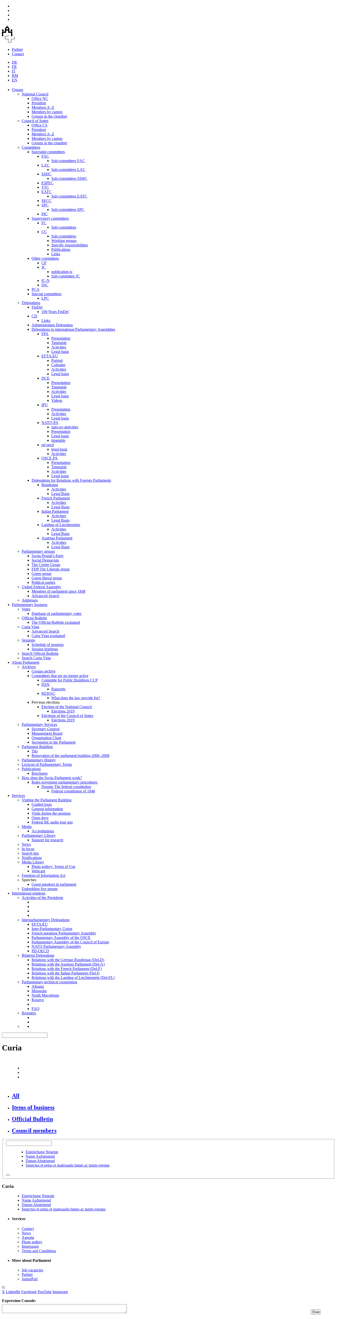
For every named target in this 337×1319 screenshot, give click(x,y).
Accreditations (43, 831)
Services (18, 795)
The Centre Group (46, 565)
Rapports (58, 689)
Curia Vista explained (48, 636)
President (39, 103)
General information (47, 809)
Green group (41, 573)
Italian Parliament (55, 511)
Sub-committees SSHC (69, 178)
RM (15, 75)
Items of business (33, 1107)
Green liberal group (47, 578)
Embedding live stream (39, 889)
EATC (46, 192)
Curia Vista (30, 627)
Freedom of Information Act (43, 875)
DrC (44, 285)
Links (55, 254)
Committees (31, 147)
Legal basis (60, 351)
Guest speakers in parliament (54, 884)
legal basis (59, 449)
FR (14, 67)
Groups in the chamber (49, 116)
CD (34, 316)
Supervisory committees (50, 218)
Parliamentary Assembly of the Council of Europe (70, 942)
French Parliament (55, 498)
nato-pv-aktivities (64, 427)
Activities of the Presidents (42, 898)
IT (14, 71)
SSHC (46, 174)
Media (27, 826)
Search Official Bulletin (40, 653)
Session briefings (45, 649)
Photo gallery (32, 1242)
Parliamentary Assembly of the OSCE (61, 937)
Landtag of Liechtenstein (60, 525)
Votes (26, 609)
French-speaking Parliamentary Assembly (64, 933)
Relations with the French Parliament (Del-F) (67, 969)
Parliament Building (37, 747)
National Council (35, 94)
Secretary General (45, 729)
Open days (40, 818)
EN (14, 80)
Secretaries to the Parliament (53, 742)
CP (43, 263)
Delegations (31, 303)
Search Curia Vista (36, 658)
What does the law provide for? (75, 698)
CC (44, 232)
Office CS (39, 125)
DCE (45, 378)
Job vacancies (32, 1270)
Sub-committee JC (65, 276)
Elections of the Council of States (67, 716)
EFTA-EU (49, 356)
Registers (29, 1013)
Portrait (57, 360)
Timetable (59, 343)
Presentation (60, 338)
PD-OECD (40, 951)
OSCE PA (49, 458)
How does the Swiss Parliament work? (52, 778)
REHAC (48, 693)
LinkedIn (13, 1292)
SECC (46, 201)
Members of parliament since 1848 (58, 591)
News (26, 844)
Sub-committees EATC (69, 196)
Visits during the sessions (51, 813)
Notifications (32, 858)
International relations (28, 893)
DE (14, 62)
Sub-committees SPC (67, 209)
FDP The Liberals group (51, 569)
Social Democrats (45, 560)
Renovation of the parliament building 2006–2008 (70, 755)
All (15, 1096)
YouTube (44, 1292)
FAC (45, 156)
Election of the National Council (66, 707)
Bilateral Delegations (38, 955)
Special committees (46, 294)
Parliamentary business (29, 605)
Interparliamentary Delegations (46, 920)
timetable (58, 440)
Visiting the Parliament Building (47, 800)
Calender (58, 365)
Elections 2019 (63, 711)
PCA (35, 289)
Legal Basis (60, 494)
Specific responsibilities (69, 245)
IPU (44, 405)
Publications (60, 249)
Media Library (33, 862)
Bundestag (49, 485)
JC (43, 267)
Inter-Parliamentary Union (52, 929)
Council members (34, 1130)
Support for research (47, 840)
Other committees (45, 258)
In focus (28, 849)
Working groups (63, 240)
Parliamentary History (39, 760)
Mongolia (39, 991)
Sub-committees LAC (68, 169)
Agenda (28, 1237)
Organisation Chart (46, 738)
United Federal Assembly (41, 587)
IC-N (45, 280)
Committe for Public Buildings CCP (69, 680)
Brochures (40, 773)
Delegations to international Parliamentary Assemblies (73, 329)
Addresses (30, 600)
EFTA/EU (40, 924)
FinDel (37, 307)
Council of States (35, 121)
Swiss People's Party (48, 556)
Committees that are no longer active (60, 676)
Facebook (29, 1292)
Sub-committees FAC (68, 161)
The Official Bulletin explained (56, 622)
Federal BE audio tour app (52, 822)
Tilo (35, 751)
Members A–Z (43, 107)
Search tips (30, 853)
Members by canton (47, 112)
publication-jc (62, 272)
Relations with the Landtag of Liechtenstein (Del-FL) (73, 977)
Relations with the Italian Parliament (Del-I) (65, 973)
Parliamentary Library (39, 835)
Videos (56, 400)
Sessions (28, 640)
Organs (17, 90)
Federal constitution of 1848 (73, 791)
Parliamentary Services (39, 724)
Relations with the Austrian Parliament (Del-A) (68, 964)
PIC (44, 214)
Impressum (30, 1246)
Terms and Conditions (39, 1251)
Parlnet (17, 49)
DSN (45, 684)
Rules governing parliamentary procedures (64, 782)
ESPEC (47, 183)
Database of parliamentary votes (56, 613)
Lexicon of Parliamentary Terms (47, 764)
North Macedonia (45, 995)
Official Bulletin (34, 618)
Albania (38, 986)
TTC (45, 187)
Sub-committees (63, 227)
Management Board (47, 733)
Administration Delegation (52, 325)
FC (43, 223)
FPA (45, 334)
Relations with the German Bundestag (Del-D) (68, 960)
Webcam (38, 871)
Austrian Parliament (56, 538)
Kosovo (38, 1000)
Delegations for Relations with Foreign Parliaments (71, 480)
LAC (45, 165)
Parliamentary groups (38, 551)
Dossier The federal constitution (66, 787)
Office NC (40, 98)
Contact (18, 54)
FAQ (35, 1009)
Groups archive (44, 671)
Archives (29, 667)
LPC (45, 298)
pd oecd (47, 445)
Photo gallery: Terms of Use (53, 866)
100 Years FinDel (55, 312)
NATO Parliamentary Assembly (56, 946)
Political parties (43, 582)
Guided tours (42, 804)
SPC (45, 205)
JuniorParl (29, 1279)
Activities (58, 347)
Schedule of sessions (48, 644)
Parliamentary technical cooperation (49, 982)
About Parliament (25, 662)
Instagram (60, 1292)
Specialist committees (48, 152)
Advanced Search (45, 596)
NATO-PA (49, 423)
